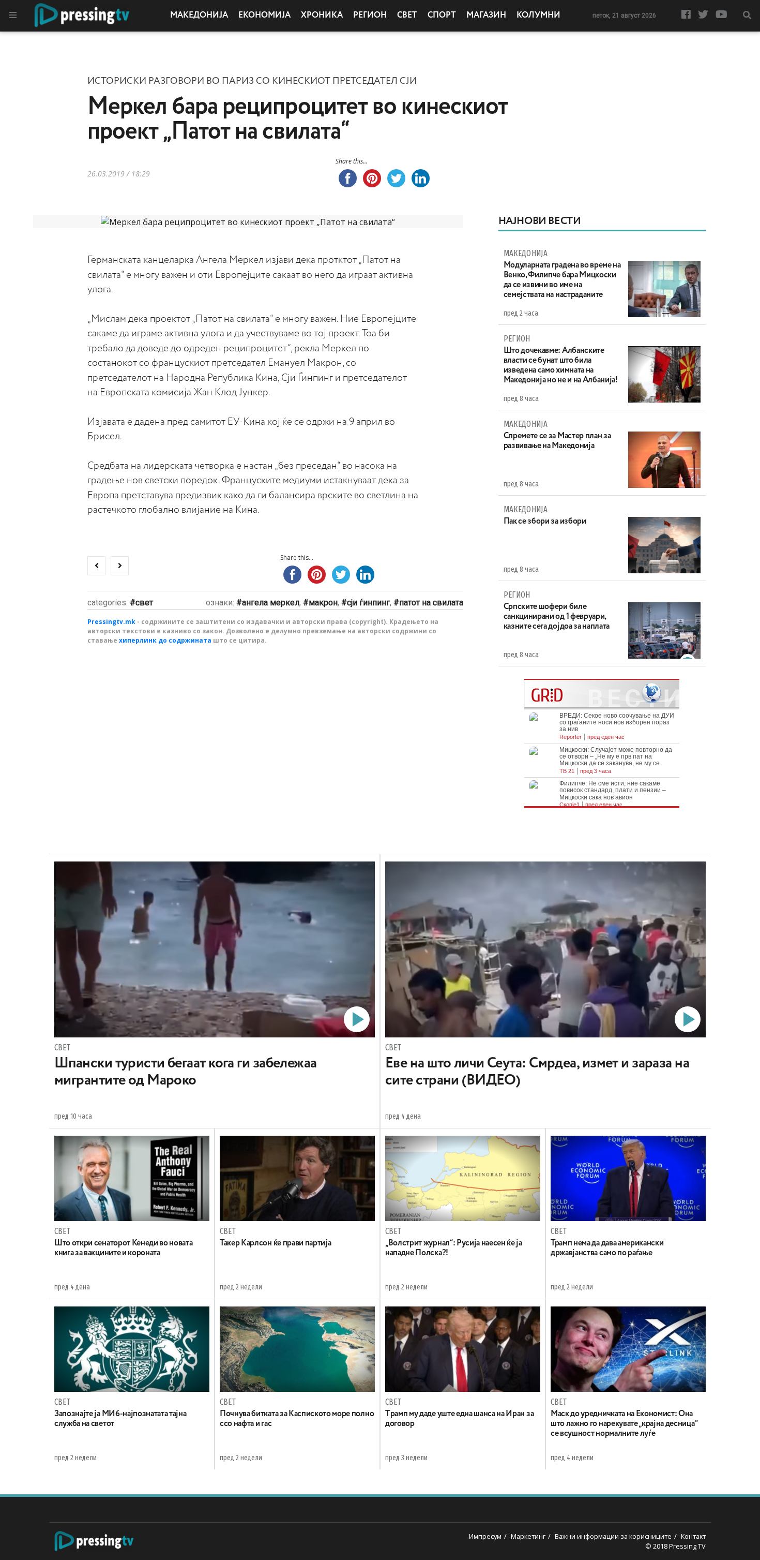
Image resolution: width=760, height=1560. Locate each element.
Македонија (199, 15)
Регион (370, 15)
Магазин (486, 15)
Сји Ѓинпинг (368, 602)
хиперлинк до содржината (165, 640)
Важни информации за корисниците (613, 1536)
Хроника (322, 15)
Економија (264, 15)
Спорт (442, 15)
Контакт (693, 1536)
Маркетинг (528, 1536)
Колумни (538, 15)
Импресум (485, 1536)
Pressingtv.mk (111, 621)
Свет (407, 15)
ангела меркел (270, 602)
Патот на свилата (431, 602)
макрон (323, 602)
